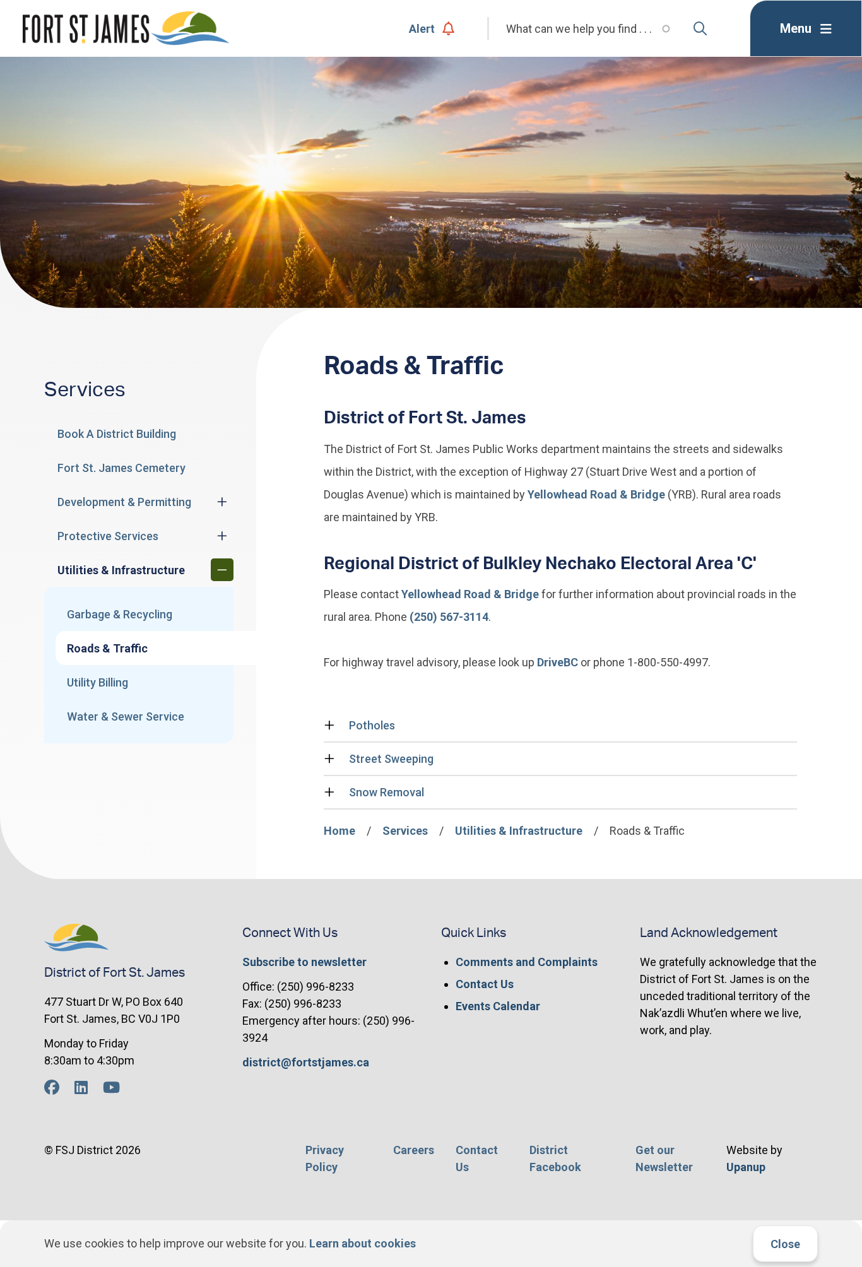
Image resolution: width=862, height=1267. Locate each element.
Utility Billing (97, 682)
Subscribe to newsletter (304, 962)
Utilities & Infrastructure (121, 570)
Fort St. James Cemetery (121, 467)
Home (339, 830)
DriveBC (557, 662)
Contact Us (485, 984)
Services (405, 830)
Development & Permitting (124, 502)
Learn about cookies (362, 1243)
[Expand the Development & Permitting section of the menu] (222, 501)
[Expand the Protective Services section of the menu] (222, 535)
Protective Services (107, 536)
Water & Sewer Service (125, 716)
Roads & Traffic (107, 648)
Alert (422, 28)
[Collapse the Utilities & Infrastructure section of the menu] (222, 569)
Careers (413, 1150)
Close (785, 1244)
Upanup (745, 1167)
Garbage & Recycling (119, 614)
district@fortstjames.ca (305, 1062)
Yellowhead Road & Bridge (596, 494)
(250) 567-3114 (449, 616)
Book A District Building (116, 433)
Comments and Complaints (527, 962)
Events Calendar (498, 1006)
